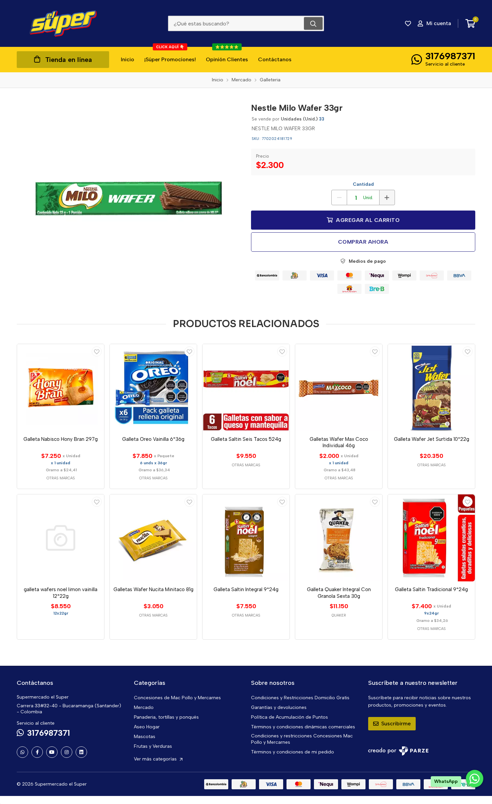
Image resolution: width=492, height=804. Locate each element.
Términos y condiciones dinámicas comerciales (303, 727)
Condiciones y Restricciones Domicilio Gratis (300, 698)
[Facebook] (37, 752)
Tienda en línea (68, 60)
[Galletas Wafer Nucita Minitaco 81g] (153, 537)
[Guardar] (97, 351)
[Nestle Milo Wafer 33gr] (128, 198)
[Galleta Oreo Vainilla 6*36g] (153, 387)
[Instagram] (66, 752)
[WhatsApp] (22, 752)
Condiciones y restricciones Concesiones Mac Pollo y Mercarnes (302, 739)
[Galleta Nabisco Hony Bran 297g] (60, 387)
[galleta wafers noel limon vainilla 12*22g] (60, 537)
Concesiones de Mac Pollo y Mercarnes (177, 698)
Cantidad (363, 184)
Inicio (127, 59)
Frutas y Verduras (153, 746)
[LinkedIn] (81, 752)
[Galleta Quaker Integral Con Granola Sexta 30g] (338, 537)
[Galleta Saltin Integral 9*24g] (246, 537)
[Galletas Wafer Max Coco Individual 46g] (338, 387)
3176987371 (450, 56)
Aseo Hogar (147, 727)
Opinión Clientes (227, 55)
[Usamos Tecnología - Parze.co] (398, 750)
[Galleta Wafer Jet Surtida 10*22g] (431, 387)
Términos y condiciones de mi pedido (292, 752)
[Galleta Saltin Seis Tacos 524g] (246, 387)
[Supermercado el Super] (62, 23)
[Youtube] (52, 752)
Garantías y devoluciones (279, 707)
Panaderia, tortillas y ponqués (166, 717)
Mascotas (144, 736)
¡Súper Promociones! (170, 55)
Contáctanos (275, 59)
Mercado (144, 707)
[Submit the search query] (313, 23)
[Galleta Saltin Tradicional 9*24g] (431, 537)
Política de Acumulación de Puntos (289, 717)
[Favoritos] (408, 23)
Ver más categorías (156, 759)
